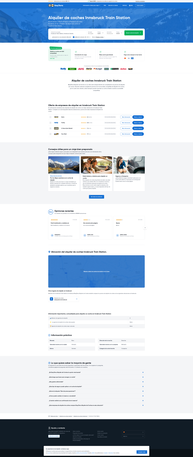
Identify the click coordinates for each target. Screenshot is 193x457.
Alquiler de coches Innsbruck (80, 416)
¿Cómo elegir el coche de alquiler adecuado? (83, 435)
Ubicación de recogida (55, 32)
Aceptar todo (141, 452)
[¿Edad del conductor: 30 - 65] (73, 37)
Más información (126, 117)
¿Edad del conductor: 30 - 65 (82, 37)
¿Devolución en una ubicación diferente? (61, 37)
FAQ (105, 5)
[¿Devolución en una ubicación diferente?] (51, 37)
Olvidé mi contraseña (102, 433)
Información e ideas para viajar (91, 5)
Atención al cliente (113, 5)
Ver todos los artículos (96, 197)
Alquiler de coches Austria (66, 416)
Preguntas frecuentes (78, 433)
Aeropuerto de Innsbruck (60, 299)
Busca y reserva (138, 117)
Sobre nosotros (76, 431)
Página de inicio (54, 416)
